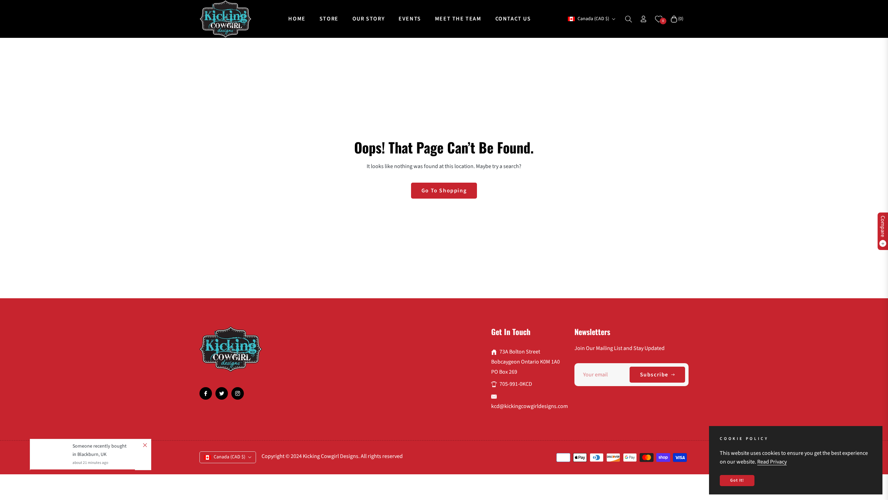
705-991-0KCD (516, 384)
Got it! (737, 480)
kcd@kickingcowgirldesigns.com (529, 406)
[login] (643, 19)
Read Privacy (772, 462)
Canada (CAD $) (593, 19)
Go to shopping (444, 190)
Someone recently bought (99, 446)
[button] (628, 19)
